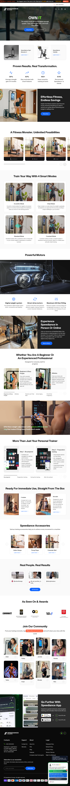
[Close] (57, 376)
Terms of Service (50, 752)
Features (32, 752)
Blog (31, 749)
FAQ (31, 747)
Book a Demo (40, 30)
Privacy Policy (49, 749)
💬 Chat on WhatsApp (60, 771)
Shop (65, 1)
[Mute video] (34, 118)
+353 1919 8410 (59, 4)
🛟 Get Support (58, 779)
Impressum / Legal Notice (10, 747)
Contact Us (24, 744)
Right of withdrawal (51, 755)
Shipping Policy (50, 744)
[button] (55, 9)
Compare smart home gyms (37, 755)
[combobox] (16, 394)
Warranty (24, 747)
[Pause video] (31, 118)
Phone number (16, 390)
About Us (32, 744)
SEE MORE (25, 405)
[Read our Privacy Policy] (36, 401)
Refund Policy (49, 747)
